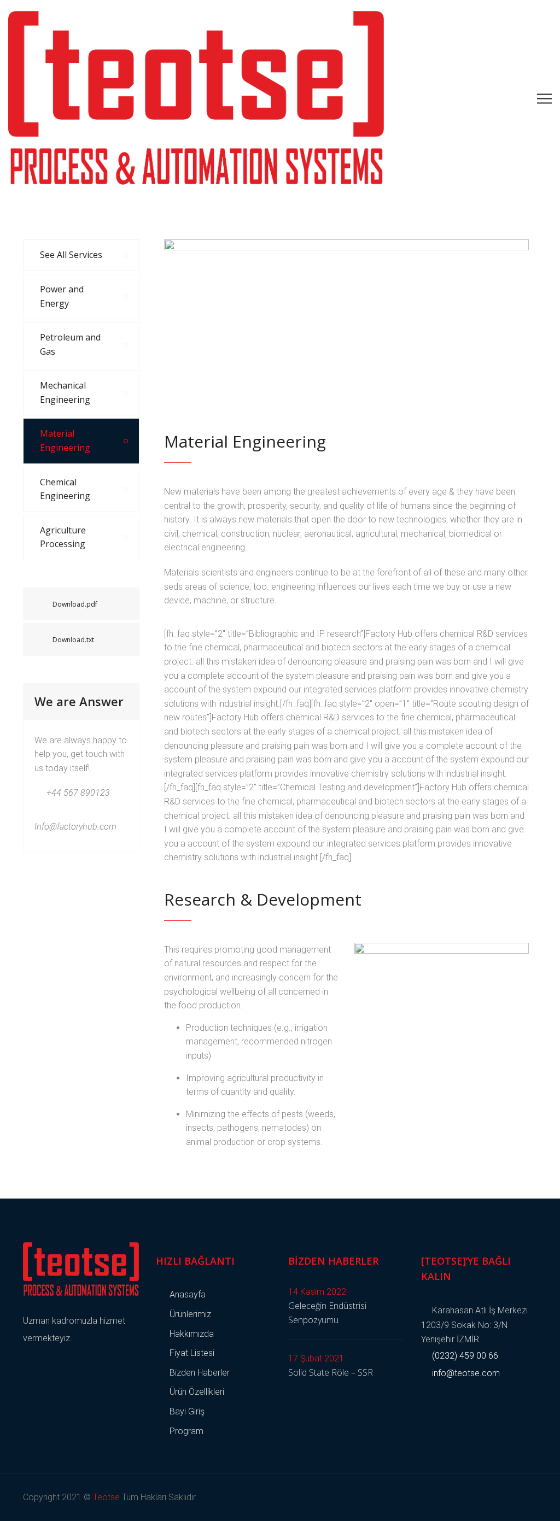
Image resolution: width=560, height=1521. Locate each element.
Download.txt (73, 639)
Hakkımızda (192, 1334)
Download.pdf (74, 604)
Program (186, 1431)
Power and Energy (62, 296)
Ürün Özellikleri (197, 1392)
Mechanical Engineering (65, 392)
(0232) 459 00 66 (464, 1355)
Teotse (106, 1497)
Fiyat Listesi (192, 1353)
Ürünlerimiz (190, 1314)
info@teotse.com (465, 1373)
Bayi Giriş (187, 1411)
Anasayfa (188, 1294)
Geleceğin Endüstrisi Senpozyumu (327, 1313)
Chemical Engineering (65, 489)
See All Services (71, 255)
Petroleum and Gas (70, 344)
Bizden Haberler (200, 1372)
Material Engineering (65, 440)
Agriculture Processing (63, 537)
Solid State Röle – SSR (330, 1372)
